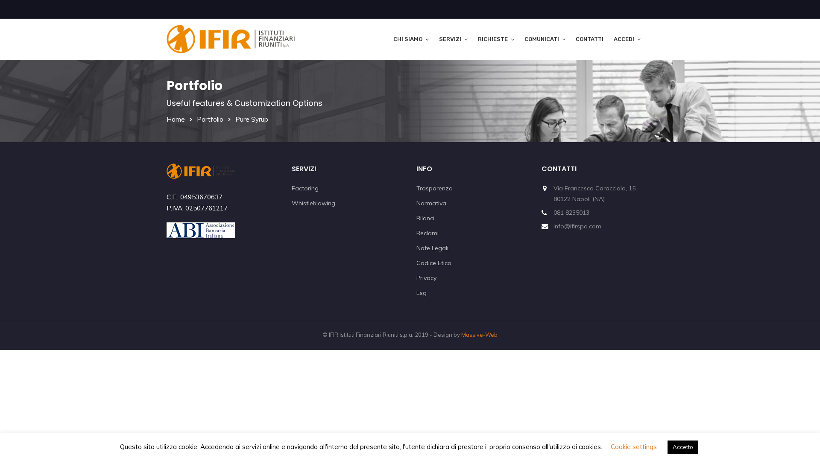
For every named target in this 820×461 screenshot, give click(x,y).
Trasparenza (434, 188)
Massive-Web (479, 334)
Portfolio (210, 119)
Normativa (431, 203)
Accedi (624, 39)
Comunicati (541, 39)
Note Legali (432, 248)
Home (176, 119)
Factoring (305, 188)
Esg (421, 293)
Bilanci (425, 218)
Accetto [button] (683, 446)
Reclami (427, 233)
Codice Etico (433, 263)
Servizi (450, 39)
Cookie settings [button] (634, 447)
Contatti (589, 39)
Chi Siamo (407, 39)
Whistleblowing (313, 203)
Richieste (493, 39)
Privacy (426, 278)
